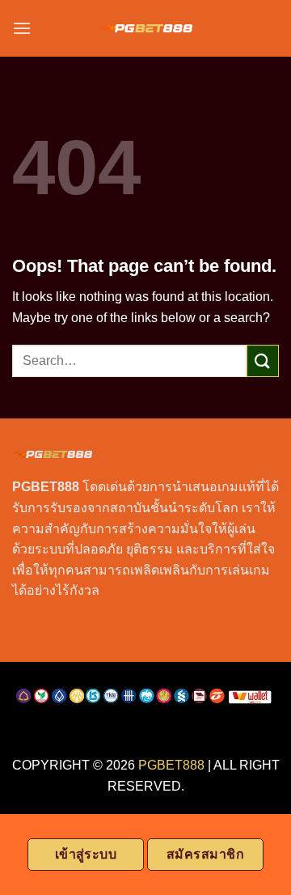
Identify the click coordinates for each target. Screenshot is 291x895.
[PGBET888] (146, 28)
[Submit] (263, 360)
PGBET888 (171, 765)
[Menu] (22, 28)
